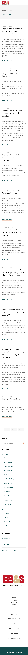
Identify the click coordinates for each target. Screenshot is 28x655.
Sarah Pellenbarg (9, 479)
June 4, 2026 (6, 108)
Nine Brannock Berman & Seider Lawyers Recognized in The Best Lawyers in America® (13, 272)
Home (4, 11)
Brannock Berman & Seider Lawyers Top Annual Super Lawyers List (12, 73)
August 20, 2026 (7, 26)
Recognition (7, 521)
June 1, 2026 (6, 152)
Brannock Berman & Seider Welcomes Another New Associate (12, 158)
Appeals (6, 513)
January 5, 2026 (7, 188)
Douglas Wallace (9, 466)
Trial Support (6, 544)
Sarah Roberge (8, 483)
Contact (14, 607)
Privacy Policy (19, 652)
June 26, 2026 (6, 68)
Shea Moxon (7, 491)
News (4, 510)
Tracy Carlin (7, 504)
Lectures (6, 517)
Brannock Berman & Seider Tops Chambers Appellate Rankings (12, 113)
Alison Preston (8, 458)
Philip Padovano (9, 475)
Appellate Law (6, 538)
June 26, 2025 (6, 307)
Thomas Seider (8, 500)
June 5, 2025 (6, 347)
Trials (5, 526)
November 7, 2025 (8, 227)
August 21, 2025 (7, 267)
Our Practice (14, 600)
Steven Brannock (9, 496)
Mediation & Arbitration (9, 550)
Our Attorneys (14, 602)
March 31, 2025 (7, 396)
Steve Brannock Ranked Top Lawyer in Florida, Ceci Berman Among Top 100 (14, 312)
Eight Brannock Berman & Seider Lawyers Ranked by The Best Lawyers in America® (13, 31)
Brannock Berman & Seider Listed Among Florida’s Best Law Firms (12, 232)
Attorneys (11, 11)
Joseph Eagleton (9, 470)
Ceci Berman (8, 462)
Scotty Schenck (8, 487)
